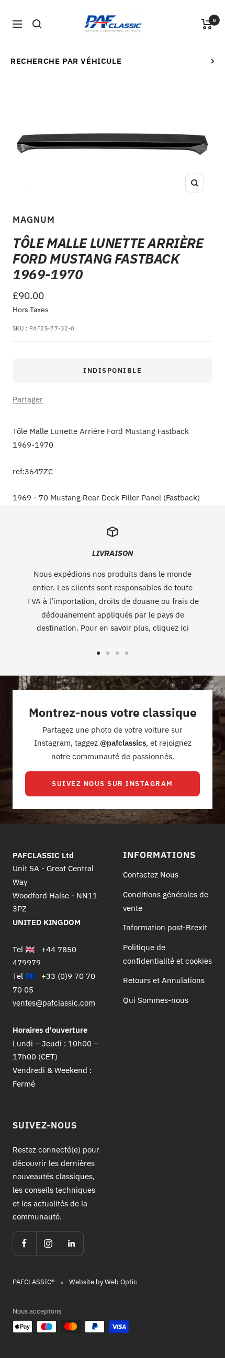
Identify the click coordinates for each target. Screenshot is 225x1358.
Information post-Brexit (165, 927)
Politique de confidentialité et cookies (167, 954)
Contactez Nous (150, 875)
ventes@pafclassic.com (54, 1003)
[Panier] (206, 24)
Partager (28, 399)
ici (185, 628)
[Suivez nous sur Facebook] (24, 1243)
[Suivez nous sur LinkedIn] (71, 1243)
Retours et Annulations (164, 980)
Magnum (34, 219)
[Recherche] (37, 24)
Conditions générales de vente (165, 901)
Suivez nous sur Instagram (112, 783)
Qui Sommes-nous (155, 1000)
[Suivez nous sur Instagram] (48, 1243)
